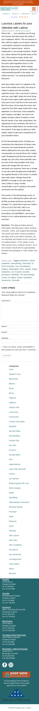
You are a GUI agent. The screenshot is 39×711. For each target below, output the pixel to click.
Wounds (12, 573)
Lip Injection (14, 478)
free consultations (22, 266)
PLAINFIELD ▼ (6, 14)
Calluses (12, 398)
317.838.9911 (9, 586)
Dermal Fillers (15, 431)
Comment (6, 301)
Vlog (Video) (14, 564)
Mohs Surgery (15, 488)
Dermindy (26, 263)
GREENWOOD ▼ (25, 14)
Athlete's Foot (15, 374)
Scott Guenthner (25, 31)
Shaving (12, 531)
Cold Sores (13, 412)
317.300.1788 (9, 614)
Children (12, 403)
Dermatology (14, 436)
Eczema (12, 450)
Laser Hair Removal (17, 469)
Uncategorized (15, 559)
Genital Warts (14, 455)
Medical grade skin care (19, 483)
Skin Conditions (15, 545)
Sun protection (15, 554)
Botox (11, 388)
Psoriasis (13, 512)
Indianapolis (14, 269)
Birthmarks (13, 379)
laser (22, 269)
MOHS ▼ (34, 14)
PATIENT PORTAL (23, 17)
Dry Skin (12, 445)
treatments (6, 280)
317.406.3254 (9, 628)
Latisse (9, 261)
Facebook (5, 210)
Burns (11, 393)
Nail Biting (13, 497)
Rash (11, 516)
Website (5, 338)
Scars (11, 526)
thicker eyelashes (24, 277)
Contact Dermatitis (17, 421)
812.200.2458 (9, 656)
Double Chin (14, 440)
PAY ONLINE (14, 17)
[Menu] (33, 9)
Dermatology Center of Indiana (22, 708)
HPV (11, 459)
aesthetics (24, 260)
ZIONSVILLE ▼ (16, 14)
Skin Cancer (14, 535)
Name (5, 326)
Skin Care (13, 540)
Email (4, 332)
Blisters (12, 384)
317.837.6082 (9, 642)
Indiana (5, 269)
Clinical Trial (14, 407)
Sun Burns (13, 550)
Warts (11, 569)
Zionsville (15, 280)
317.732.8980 (9, 600)
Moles (11, 493)
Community (14, 417)
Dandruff (12, 426)
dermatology (16, 263)
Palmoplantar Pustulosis (19, 502)
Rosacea (12, 521)
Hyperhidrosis (14, 464)
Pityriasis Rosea (15, 507)
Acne (11, 369)
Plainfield (15, 275)
